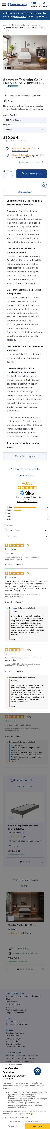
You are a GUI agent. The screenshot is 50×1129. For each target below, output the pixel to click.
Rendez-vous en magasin (16, 1024)
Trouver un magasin (14, 1038)
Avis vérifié (12, 549)
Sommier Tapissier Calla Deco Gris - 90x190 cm (23, 827)
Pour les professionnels (16, 1010)
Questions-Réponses (15, 1033)
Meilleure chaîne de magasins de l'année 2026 (23, 997)
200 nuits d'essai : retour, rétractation (22, 1055)
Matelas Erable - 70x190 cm (22, 925)
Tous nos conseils (13, 1021)
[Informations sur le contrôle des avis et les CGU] (40, 497)
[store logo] (17, 4)
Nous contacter (12, 1035)
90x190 (9, 129)
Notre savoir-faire (13, 1004)
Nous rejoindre (12, 1041)
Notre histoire (11, 1001)
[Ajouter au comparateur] (44, 185)
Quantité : (7, 171)
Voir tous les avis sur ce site (27, 502)
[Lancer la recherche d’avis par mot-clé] (46, 536)
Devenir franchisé (13, 1044)
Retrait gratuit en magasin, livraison (21, 1058)
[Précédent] (6, 13)
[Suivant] (43, 13)
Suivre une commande (15, 1046)
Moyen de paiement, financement (20, 1061)
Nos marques (11, 1007)
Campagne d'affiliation (15, 1012)
